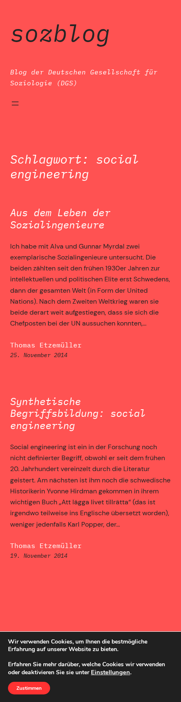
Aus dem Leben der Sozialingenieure (60, 219)
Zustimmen (29, 688)
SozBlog (60, 33)
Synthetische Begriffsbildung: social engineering (78, 413)
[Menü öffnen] (15, 103)
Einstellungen (110, 672)
